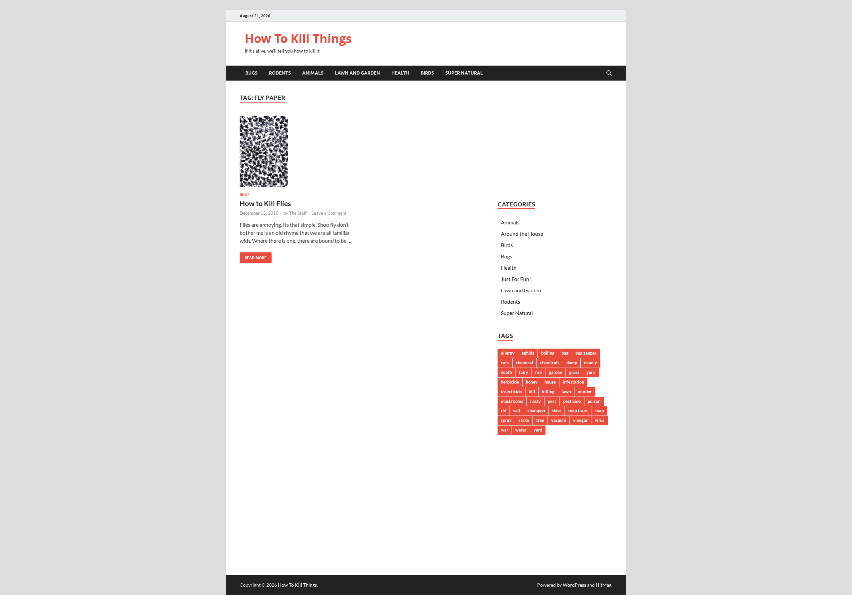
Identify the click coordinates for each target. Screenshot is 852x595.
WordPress (574, 585)
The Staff (298, 213)
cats (505, 362)
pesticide (572, 401)
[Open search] (609, 73)
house (550, 382)
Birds (427, 73)
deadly (590, 362)
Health (400, 73)
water (521, 430)
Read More (253, 256)
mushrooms (512, 401)
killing (548, 391)
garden (555, 372)
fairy (523, 372)
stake (524, 420)
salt (517, 410)
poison (594, 401)
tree (540, 420)
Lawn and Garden (357, 73)
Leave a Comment (329, 213)
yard (537, 430)
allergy (508, 353)
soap (599, 410)
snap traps (578, 410)
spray (506, 420)
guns (590, 372)
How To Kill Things (298, 38)
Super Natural (464, 73)
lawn (566, 391)
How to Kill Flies (265, 203)
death (506, 372)
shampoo (536, 410)
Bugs (251, 73)
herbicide (510, 382)
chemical (524, 362)
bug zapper (585, 353)
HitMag (603, 585)
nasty (535, 401)
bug (564, 353)
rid (503, 410)
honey (531, 382)
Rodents (280, 73)
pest (552, 401)
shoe (556, 410)
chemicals (549, 362)
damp (571, 362)
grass (574, 372)
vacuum (558, 420)
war (504, 430)
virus (599, 420)
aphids (528, 353)
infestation (573, 382)
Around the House (522, 233)
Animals (312, 73)
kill (532, 391)
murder (585, 391)
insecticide (511, 391)
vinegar (580, 420)
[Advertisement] (555, 140)
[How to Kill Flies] (297, 151)
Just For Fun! (516, 279)
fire (538, 372)
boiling (547, 353)
